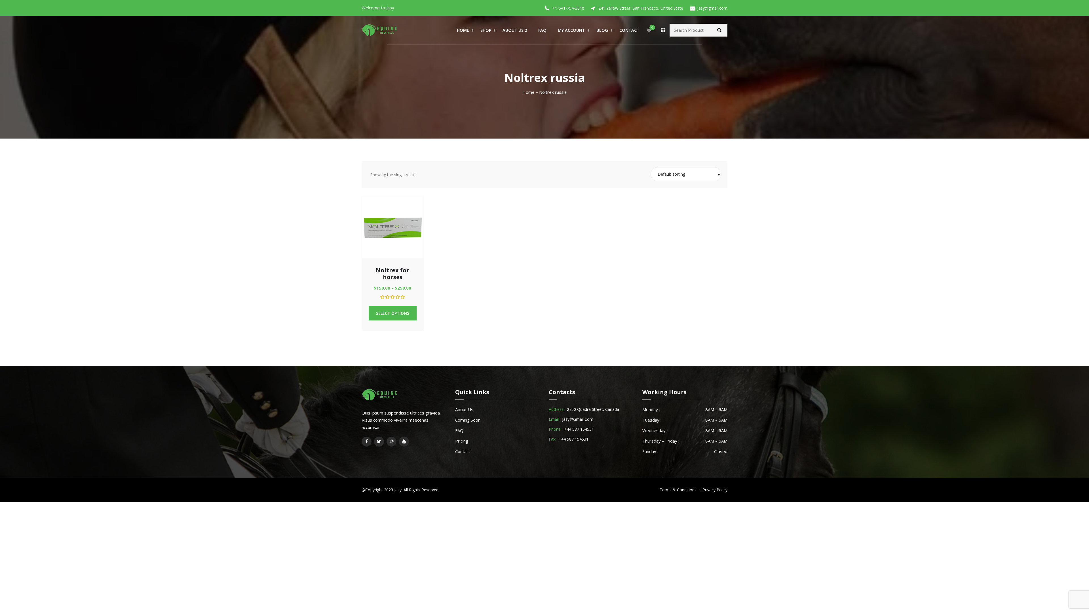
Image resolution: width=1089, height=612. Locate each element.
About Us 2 (515, 30)
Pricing (461, 441)
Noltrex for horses (392, 273)
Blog (602, 30)
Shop (485, 30)
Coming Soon (467, 420)
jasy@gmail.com (712, 8)
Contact (629, 30)
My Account (571, 30)
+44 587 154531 (579, 429)
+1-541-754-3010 (568, 8)
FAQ (542, 30)
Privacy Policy (714, 489)
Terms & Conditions (678, 489)
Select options (392, 313)
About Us (464, 409)
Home (463, 30)
